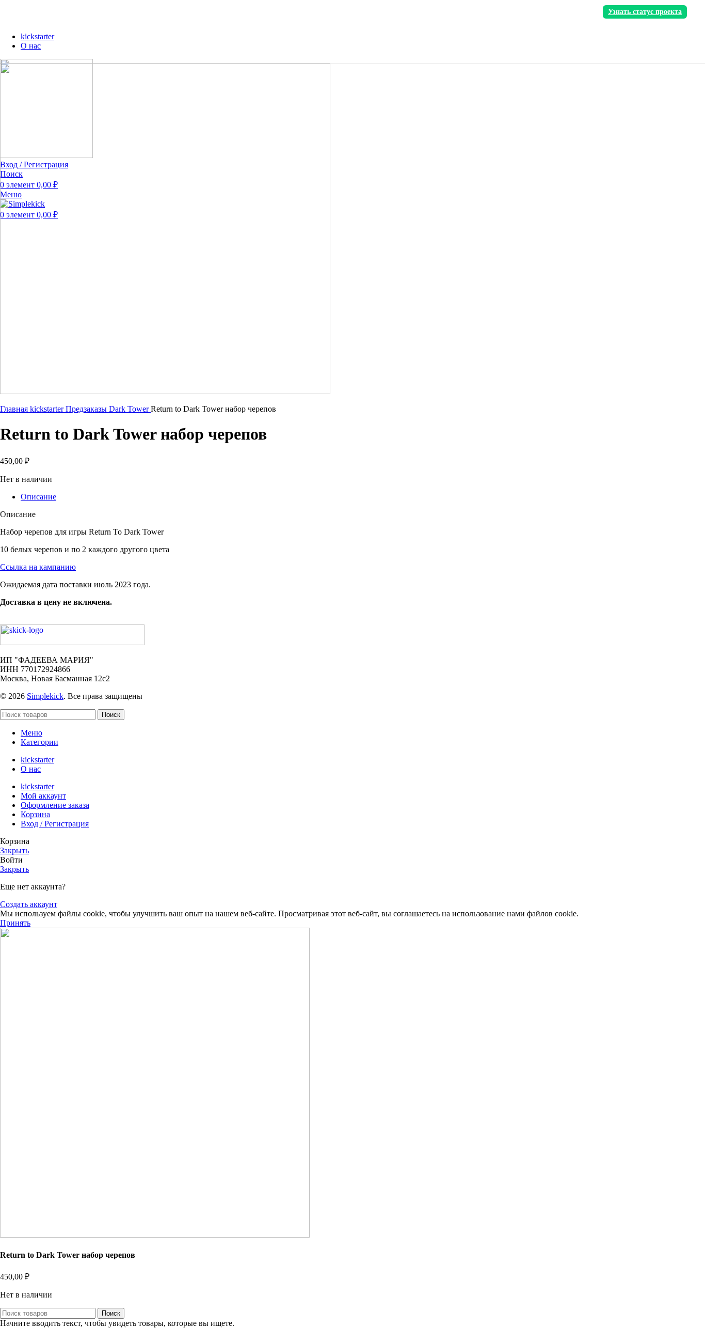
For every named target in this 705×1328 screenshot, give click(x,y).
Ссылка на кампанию (38, 567)
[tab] (363, 497)
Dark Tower (130, 408)
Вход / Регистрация (55, 823)
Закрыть (14, 850)
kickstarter (48, 408)
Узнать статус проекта (645, 11)
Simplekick (45, 696)
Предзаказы (87, 408)
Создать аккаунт (28, 904)
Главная (15, 408)
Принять (15, 922)
